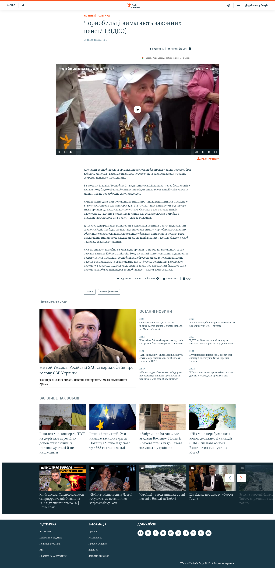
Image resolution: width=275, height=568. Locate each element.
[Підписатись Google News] (148, 533)
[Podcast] (201, 533)
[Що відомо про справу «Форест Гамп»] (212, 478)
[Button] (156, 49)
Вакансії (93, 550)
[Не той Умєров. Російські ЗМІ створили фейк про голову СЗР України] (87, 336)
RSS (41, 550)
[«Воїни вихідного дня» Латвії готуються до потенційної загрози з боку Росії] (112, 478)
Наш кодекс (95, 538)
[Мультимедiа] (238, 5)
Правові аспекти (97, 544)
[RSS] (193, 533)
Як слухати (45, 532)
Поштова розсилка (49, 544)
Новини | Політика (97, 15)
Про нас (92, 532)
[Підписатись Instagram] (171, 533)
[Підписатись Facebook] (141, 533)
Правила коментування (53, 556)
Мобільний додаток (50, 538)
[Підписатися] (208, 533)
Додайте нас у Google (256, 5)
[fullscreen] (215, 152)
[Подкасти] (229, 5)
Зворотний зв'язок (98, 556)
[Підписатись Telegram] (186, 533)
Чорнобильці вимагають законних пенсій (86, 69)
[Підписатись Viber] (178, 533)
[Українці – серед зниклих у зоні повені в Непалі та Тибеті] (162, 478)
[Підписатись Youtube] (163, 533)
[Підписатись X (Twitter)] (156, 533)
